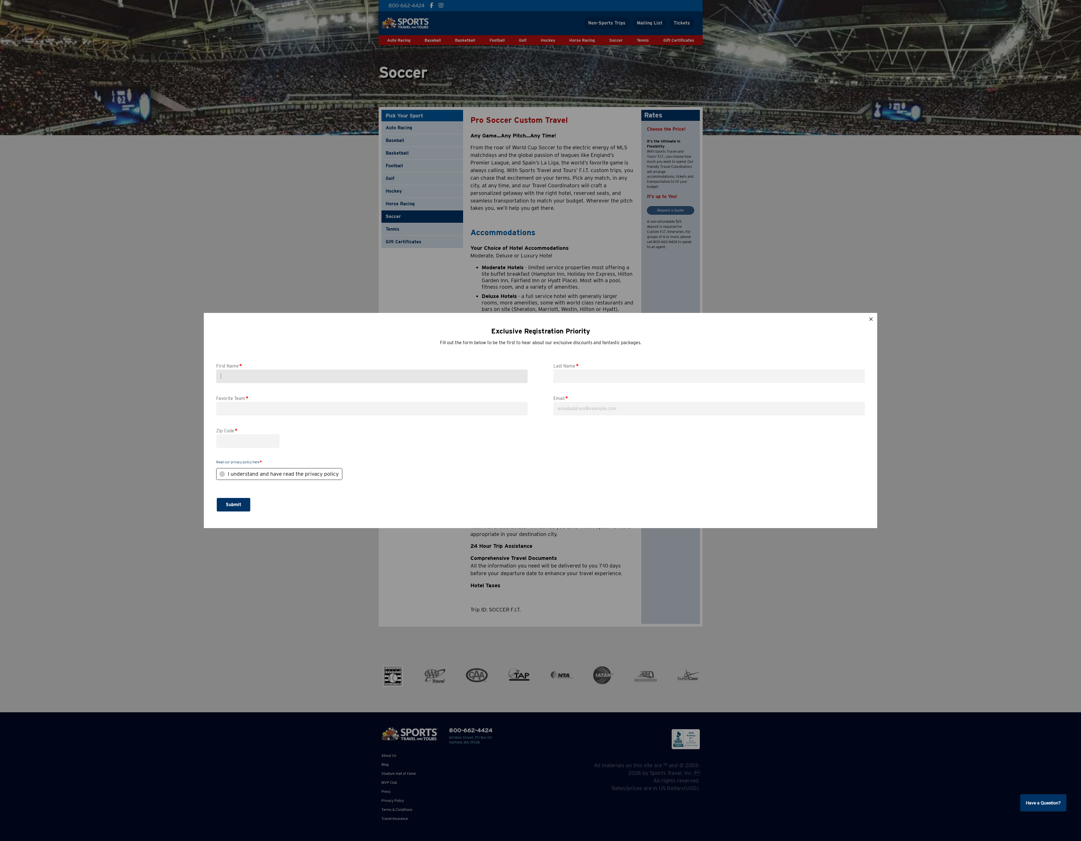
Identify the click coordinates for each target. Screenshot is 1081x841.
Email (560, 398)
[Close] (871, 319)
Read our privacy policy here (237, 462)
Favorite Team (232, 398)
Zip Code (226, 430)
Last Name (566, 365)
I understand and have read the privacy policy (283, 474)
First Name (229, 365)
